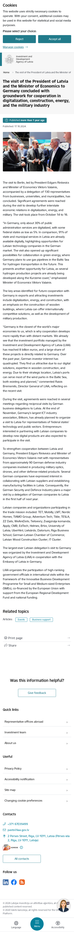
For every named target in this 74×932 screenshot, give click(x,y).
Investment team (15, 732)
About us (10, 743)
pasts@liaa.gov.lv (18, 830)
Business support (41, 619)
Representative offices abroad (24, 721)
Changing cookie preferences (23, 800)
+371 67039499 (18, 824)
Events (21, 619)
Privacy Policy (13, 768)
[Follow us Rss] (22, 882)
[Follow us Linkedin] (6, 882)
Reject (19, 39)
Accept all (55, 39)
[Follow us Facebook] (14, 882)
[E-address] (10, 847)
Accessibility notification (20, 779)
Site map (10, 790)
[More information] (21, 847)
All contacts (22, 858)
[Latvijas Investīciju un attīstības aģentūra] (33, 64)
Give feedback (37, 693)
